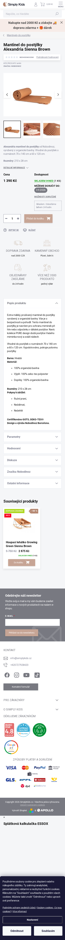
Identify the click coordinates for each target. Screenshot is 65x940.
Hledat (57, 14)
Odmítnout (16, 931)
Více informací (20, 911)
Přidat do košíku (35, 218)
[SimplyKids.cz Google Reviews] (11, 747)
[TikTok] (36, 675)
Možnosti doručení (45, 197)
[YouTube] (26, 675)
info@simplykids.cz (21, 658)
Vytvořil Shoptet (19, 810)
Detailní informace (14, 167)
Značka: (12, 66)
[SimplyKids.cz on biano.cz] (9, 730)
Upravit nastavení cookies (32, 805)
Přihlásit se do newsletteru (21, 633)
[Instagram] (16, 675)
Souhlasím (48, 931)
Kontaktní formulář (21, 687)
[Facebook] (6, 675)
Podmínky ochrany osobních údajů (19, 907)
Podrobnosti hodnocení (47, 57)
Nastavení (32, 919)
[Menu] (60, 4)
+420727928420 (19, 665)
